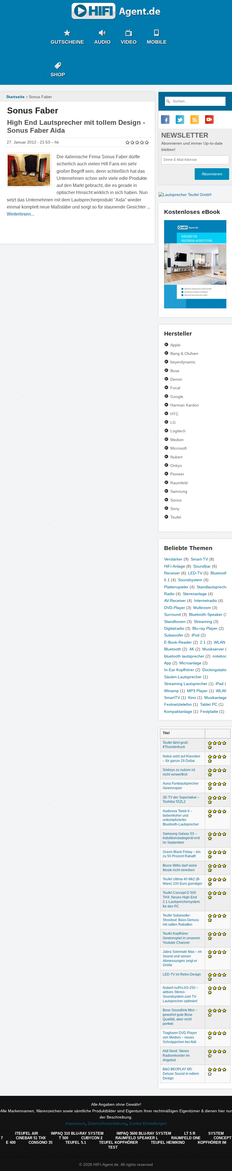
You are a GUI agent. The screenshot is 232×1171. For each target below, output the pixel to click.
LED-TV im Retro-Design (182, 974)
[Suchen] (168, 101)
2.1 (203, 642)
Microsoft (178, 448)
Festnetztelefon (178, 704)
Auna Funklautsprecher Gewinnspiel (181, 786)
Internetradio (205, 600)
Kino (192, 697)
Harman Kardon (184, 405)
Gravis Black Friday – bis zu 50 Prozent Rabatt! (182, 854)
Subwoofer (173, 635)
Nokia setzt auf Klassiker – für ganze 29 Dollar (181, 758)
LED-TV (195, 573)
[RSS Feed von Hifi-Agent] (194, 119)
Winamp (171, 690)
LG (173, 422)
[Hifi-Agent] (116, 11)
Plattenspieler (176, 587)
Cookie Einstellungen (148, 1123)
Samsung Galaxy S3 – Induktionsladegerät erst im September (181, 838)
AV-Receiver (175, 600)
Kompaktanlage (178, 711)
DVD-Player (174, 607)
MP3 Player (197, 690)
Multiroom (202, 607)
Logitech (178, 431)
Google (176, 396)
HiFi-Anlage (174, 566)
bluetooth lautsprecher (184, 656)
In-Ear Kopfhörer (179, 669)
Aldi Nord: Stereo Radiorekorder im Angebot (176, 1055)
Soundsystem (190, 580)
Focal (175, 388)
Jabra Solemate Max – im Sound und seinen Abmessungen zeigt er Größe (182, 958)
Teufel (175, 517)
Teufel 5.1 (75, 1142)
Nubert (176, 457)
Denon (176, 379)
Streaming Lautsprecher (185, 683)
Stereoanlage (195, 593)
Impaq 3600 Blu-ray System (144, 1133)
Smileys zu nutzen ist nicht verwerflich (179, 772)
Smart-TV (199, 559)
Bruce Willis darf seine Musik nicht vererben (180, 867)
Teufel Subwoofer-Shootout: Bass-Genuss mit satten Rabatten (181, 919)
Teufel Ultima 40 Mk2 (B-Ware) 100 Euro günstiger (182, 881)
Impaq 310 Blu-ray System (77, 1133)
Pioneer (177, 474)
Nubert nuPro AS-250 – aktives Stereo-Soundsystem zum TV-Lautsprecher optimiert (180, 994)
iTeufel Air (26, 1133)
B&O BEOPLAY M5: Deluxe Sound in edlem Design (181, 1073)
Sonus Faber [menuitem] (40, 96)
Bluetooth (218, 573)
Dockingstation (215, 669)
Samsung (178, 491)
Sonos (176, 500)
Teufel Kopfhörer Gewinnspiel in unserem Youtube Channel (181, 938)
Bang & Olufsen (184, 353)
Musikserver (213, 649)
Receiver (172, 573)
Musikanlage (215, 697)
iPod (195, 635)
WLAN (219, 642)
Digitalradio (174, 628)
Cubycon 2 (91, 1138)
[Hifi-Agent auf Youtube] (209, 119)
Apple (175, 345)
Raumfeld (179, 483)
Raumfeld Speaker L (136, 1138)
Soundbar (202, 566)
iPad (220, 683)
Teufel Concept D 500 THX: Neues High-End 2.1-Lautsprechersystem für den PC (181, 899)
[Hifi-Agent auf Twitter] (180, 119)
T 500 (63, 1138)
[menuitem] (14, 97)
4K (191, 649)
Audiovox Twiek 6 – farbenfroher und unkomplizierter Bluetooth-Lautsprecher (181, 817)
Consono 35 (40, 1142)
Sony (174, 508)
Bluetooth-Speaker (205, 614)
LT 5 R (189, 1133)
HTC (174, 414)
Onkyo (176, 465)
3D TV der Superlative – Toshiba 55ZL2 (181, 799)
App (167, 663)
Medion (177, 439)
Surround (172, 614)
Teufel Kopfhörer (118, 1142)
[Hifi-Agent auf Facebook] (165, 119)
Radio (169, 593)
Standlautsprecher (213, 587)
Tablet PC (208, 704)
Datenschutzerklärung (107, 1123)
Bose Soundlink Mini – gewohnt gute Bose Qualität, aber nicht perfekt (180, 1016)
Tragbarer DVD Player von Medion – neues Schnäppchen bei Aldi (180, 1037)
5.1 (167, 580)
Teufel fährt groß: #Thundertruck (175, 745)
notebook (220, 656)
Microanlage (190, 663)
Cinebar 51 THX (31, 1138)
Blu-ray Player (205, 628)
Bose (174, 370)
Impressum (75, 1123)
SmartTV (172, 697)
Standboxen (175, 621)
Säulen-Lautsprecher (183, 677)
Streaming (203, 621)
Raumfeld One (186, 1138)
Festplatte (209, 711)
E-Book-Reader (178, 642)
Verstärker (173, 559)
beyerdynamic (183, 362)
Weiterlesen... (20, 214)
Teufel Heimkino (168, 1142)
